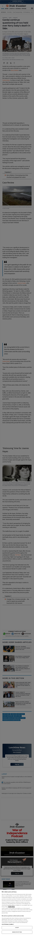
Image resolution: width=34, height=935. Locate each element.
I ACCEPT (17, 927)
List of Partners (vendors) (8, 924)
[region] (17, 912)
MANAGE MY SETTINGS (17, 932)
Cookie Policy (11, 906)
